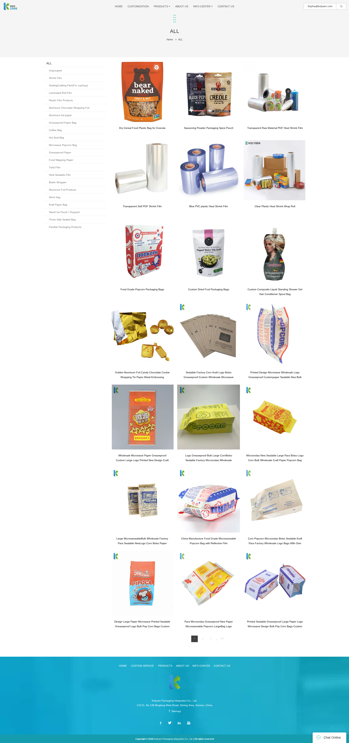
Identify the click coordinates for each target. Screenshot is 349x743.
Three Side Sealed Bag (62, 219)
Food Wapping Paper (61, 159)
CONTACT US (226, 6)
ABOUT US (181, 6)
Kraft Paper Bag (58, 204)
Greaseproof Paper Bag (62, 122)
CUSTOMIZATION (138, 6)
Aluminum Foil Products (62, 189)
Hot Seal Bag (56, 137)
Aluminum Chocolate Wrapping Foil (69, 107)
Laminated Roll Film (60, 92)
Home (170, 39)
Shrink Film (55, 78)
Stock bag (54, 197)
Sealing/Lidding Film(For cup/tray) (68, 85)
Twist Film (54, 167)
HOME (119, 6)
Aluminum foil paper (60, 115)
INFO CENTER (201, 6)
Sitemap (176, 711)
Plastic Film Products (61, 100)
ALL (180, 39)
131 (222, 639)
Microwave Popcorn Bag (63, 145)
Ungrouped (55, 70)
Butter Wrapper (58, 182)
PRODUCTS (161, 6)
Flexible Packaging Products (65, 227)
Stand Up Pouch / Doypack (64, 212)
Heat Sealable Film (60, 174)
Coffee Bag (55, 130)
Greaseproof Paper (60, 152)
